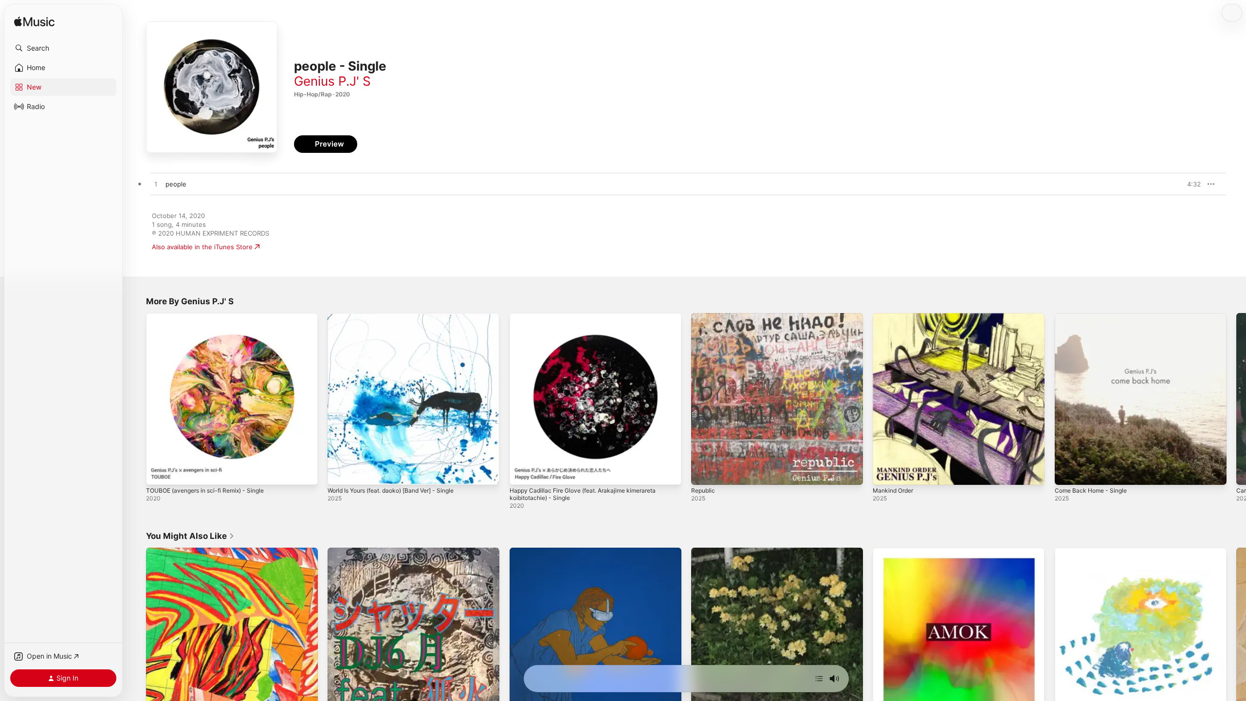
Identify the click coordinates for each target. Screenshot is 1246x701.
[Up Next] (819, 678)
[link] (190, 536)
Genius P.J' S (332, 81)
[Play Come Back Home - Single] (1067, 472)
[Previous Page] (136, 399)
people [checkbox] (175, 184)
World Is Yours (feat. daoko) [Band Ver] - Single (400, 317)
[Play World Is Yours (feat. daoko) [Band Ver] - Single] (339, 472)
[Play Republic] (703, 472)
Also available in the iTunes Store (202, 247)
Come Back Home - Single (1094, 317)
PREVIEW (1190, 184)
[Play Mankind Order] (885, 472)
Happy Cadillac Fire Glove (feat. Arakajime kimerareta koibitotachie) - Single (590, 321)
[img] (34, 22)
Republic (704, 317)
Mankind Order (895, 317)
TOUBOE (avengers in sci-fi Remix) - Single (211, 317)
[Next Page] (1236, 399)
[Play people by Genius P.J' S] (155, 184)
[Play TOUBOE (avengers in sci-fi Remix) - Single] (158, 472)
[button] (63, 48)
